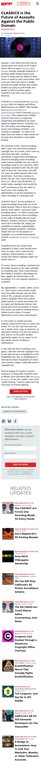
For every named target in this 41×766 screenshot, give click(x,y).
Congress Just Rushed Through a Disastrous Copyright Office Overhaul (26, 643)
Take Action (20, 391)
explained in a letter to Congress (24, 237)
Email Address (10, 453)
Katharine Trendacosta (14, 33)
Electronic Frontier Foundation (7, 4)
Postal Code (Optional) (13, 445)
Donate (23, 3)
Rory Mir (34, 529)
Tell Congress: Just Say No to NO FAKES (26, 697)
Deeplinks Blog (21, 503)
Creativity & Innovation (14, 411)
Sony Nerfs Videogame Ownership (22, 560)
